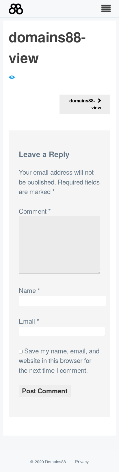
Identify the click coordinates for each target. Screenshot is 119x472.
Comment (35, 210)
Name (29, 290)
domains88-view (85, 104)
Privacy (82, 461)
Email (29, 320)
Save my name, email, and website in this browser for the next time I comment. (59, 360)
